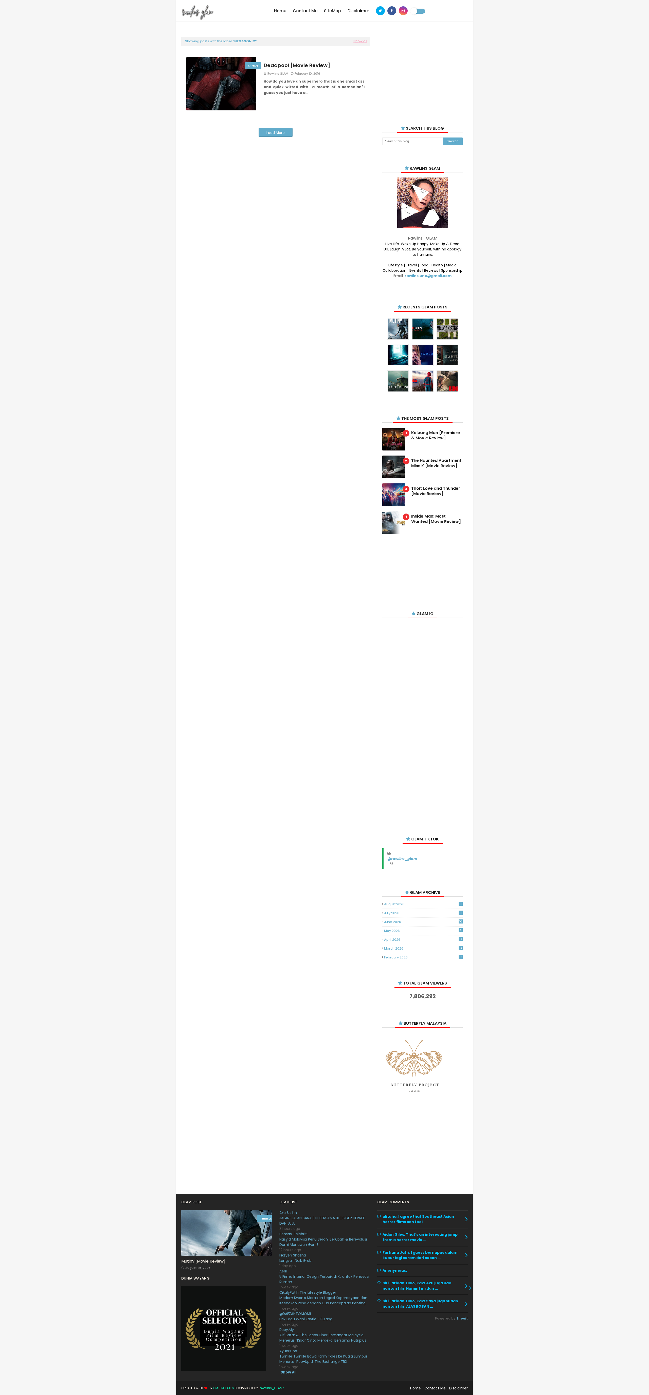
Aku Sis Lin (288, 1212)
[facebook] (391, 10)
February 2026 (423, 957)
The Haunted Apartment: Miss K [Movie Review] (436, 463)
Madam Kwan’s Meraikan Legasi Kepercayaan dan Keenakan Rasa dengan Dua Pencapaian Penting (323, 1300)
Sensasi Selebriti (293, 1233)
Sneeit (462, 1318)
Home (415, 1388)
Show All (288, 1372)
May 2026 (422, 930)
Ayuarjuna (288, 1350)
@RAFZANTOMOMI (295, 1313)
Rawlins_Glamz (271, 1388)
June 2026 (423, 921)
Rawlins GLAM (277, 73)
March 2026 (423, 948)
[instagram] (403, 10)
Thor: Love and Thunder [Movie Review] (435, 491)
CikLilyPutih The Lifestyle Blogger (307, 1292)
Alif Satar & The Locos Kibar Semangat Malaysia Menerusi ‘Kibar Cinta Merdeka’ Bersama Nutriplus (322, 1337)
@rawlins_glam (402, 858)
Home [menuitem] (280, 11)
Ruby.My (286, 1329)
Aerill (283, 1271)
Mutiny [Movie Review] (203, 1261)
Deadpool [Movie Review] (297, 65)
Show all (360, 41)
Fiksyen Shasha (292, 1255)
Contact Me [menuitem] (305, 11)
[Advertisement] (422, 73)
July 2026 (423, 913)
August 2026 (423, 904)
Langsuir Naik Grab (295, 1260)
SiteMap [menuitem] (332, 11)
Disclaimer (458, 1388)
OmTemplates (223, 1388)
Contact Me (435, 1388)
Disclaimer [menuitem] (358, 11)
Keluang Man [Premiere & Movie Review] (435, 435)
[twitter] (380, 10)
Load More (275, 132)
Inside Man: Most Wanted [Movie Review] (436, 519)
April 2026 (423, 939)
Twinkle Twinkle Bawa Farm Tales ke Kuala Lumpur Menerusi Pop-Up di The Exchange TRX (323, 1359)
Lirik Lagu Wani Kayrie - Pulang (305, 1319)
